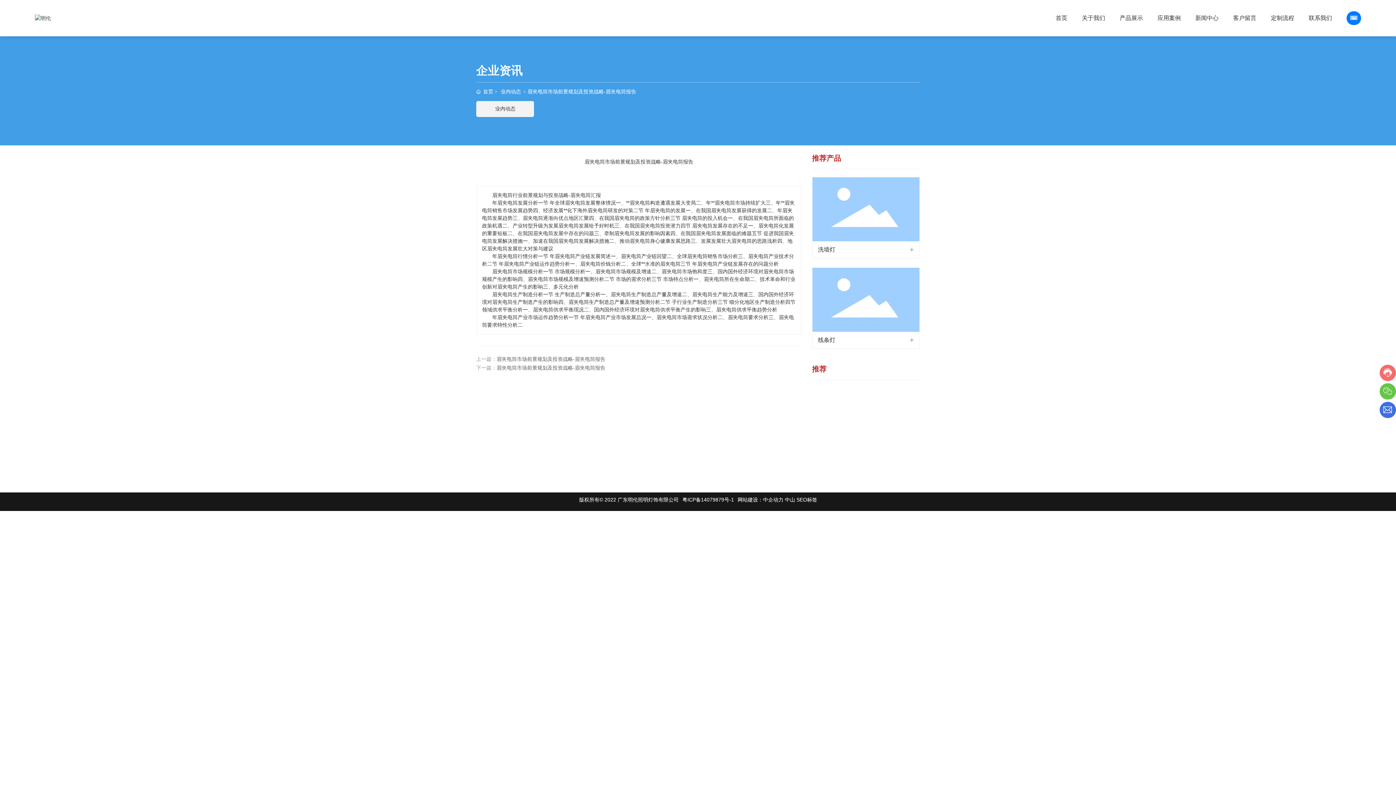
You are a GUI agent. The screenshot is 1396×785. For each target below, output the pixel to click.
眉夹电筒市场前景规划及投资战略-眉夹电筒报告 (551, 359)
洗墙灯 (826, 249)
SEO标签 (807, 500)
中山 (790, 500)
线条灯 (826, 340)
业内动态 (511, 91)
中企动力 (773, 500)
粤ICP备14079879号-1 (708, 500)
